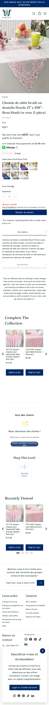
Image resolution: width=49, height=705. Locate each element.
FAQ (4, 626)
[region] (24, 353)
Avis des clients (32, 613)
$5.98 (28, 358)
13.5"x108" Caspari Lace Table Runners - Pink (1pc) (34, 352)
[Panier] (39, 13)
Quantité (6, 191)
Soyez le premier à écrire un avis (24, 444)
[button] (24, 232)
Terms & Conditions (10, 612)
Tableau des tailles (10, 616)
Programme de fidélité (35, 605)
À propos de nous (9, 602)
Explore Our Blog (33, 617)
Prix (4, 123)
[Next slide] (46, 354)
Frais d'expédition (9, 207)
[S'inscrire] (40, 583)
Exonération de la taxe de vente (11, 620)
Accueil (5, 97)
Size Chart (7, 186)
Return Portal (31, 609)
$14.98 (9, 363)
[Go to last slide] (3, 354)
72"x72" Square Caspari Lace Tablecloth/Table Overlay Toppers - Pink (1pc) (13, 354)
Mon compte (31, 602)
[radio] (6, 166)
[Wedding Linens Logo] (6, 14)
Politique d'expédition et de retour (12, 607)
